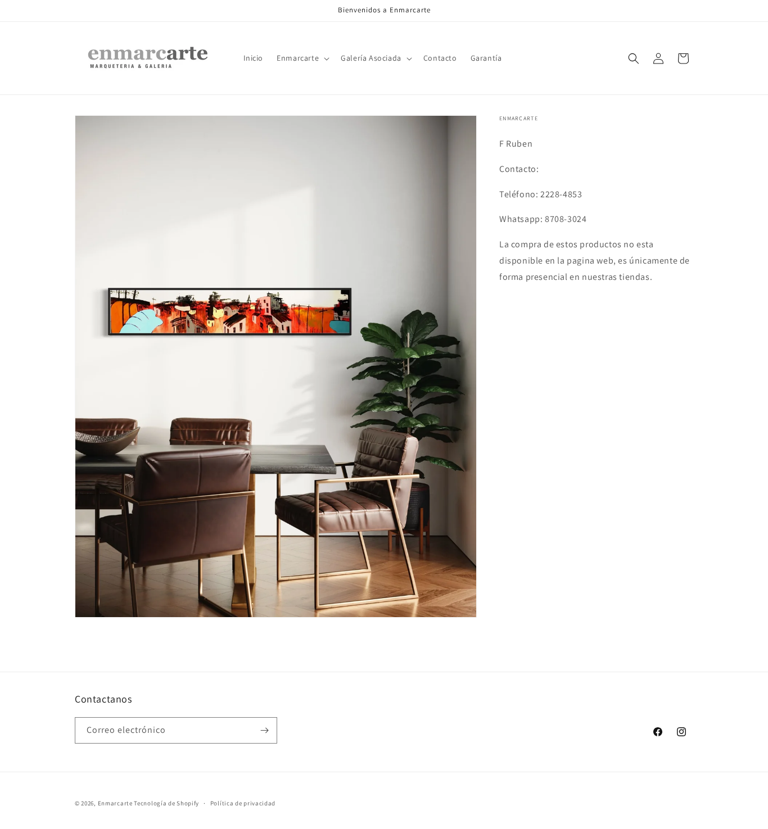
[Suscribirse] (264, 730)
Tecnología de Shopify (166, 803)
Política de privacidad (242, 803)
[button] (302, 58)
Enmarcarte (115, 803)
